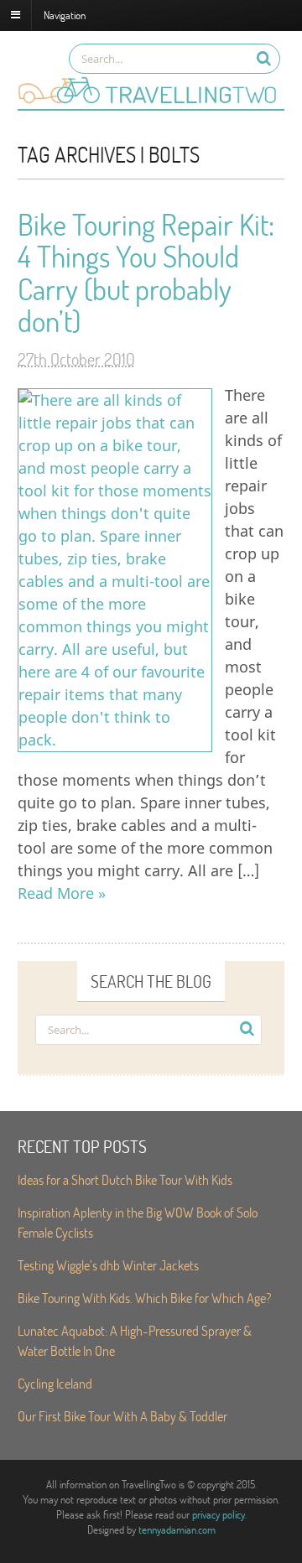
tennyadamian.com (177, 1529)
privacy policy (218, 1514)
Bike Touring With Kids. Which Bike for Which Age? (144, 1297)
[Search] (264, 58)
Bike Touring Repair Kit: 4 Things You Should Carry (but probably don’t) (146, 272)
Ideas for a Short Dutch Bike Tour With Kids (125, 1179)
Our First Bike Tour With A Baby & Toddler (122, 1416)
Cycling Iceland (55, 1383)
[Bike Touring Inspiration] (151, 100)
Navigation (65, 14)
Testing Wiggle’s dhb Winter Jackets (108, 1265)
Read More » (62, 893)
